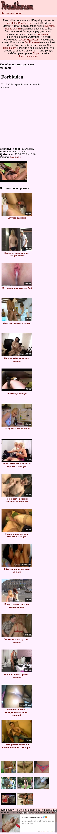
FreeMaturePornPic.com (19, 23)
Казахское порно (28, 56)
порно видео (44, 34)
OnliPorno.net (32, 42)
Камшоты (15, 157)
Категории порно (12, 13)
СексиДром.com (30, 39)
